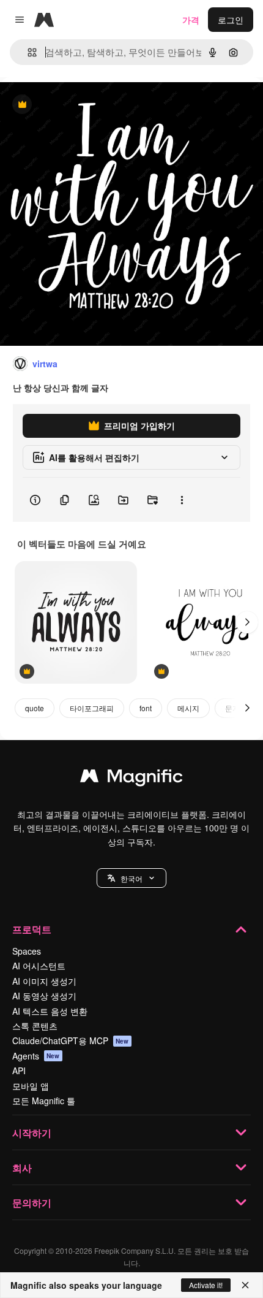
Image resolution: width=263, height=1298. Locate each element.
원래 (70, 105)
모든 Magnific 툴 (43, 1100)
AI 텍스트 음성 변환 (49, 1011)
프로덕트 (31, 929)
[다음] (247, 622)
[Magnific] (131, 778)
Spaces (26, 951)
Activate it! (206, 1285)
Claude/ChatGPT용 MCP (70, 1040)
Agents (36, 1056)
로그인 (230, 19)
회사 (22, 1168)
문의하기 (31, 1203)
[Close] (245, 1285)
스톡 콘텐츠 (34, 1026)
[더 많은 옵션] (181, 499)
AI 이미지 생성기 (44, 981)
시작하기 (31, 1133)
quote (34, 708)
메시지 (188, 708)
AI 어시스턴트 (38, 966)
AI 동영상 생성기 (44, 996)
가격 (190, 19)
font (145, 708)
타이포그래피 (92, 708)
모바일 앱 (30, 1086)
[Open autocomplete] (27, 52)
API (19, 1070)
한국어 (131, 878)
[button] (131, 878)
